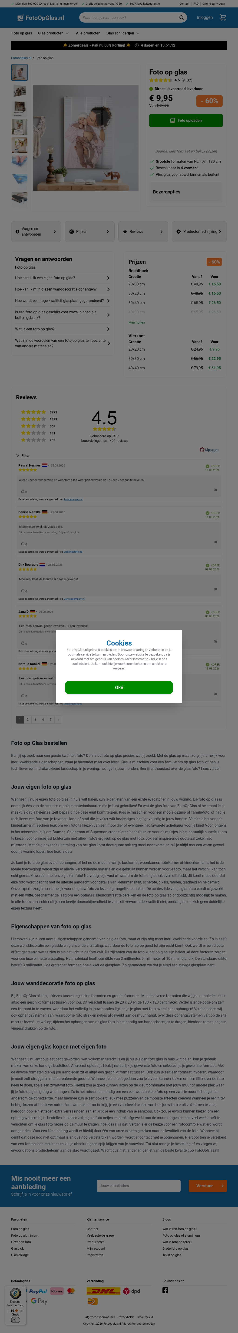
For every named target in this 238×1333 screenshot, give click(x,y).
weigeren (119, 668)
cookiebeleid (80, 664)
